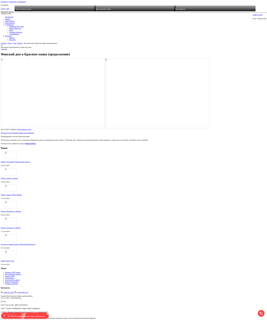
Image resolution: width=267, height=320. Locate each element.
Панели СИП (9, 276)
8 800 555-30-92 (258, 15)
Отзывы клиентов (15, 32)
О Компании (9, 278)
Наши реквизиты (15, 28)
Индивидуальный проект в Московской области (18, 244)
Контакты (8, 36)
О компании (9, 25)
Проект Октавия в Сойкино (11, 228)
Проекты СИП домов (12, 272)
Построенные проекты (13, 274)
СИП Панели (9, 21)
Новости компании (12, 282)
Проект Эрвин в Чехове (9, 178)
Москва (12, 38)
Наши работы (10, 23)
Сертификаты (14, 34)
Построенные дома (24, 129)
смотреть (4, 49)
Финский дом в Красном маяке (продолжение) (17, 133)
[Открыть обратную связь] (261, 313)
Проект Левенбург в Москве (11, 211)
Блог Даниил (18, 43)
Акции (7, 19)
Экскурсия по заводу (12, 280)
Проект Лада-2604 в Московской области (15, 162)
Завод (11, 30)
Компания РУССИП (16, 26)
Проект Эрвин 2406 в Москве (11, 195)
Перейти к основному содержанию (13, 2)
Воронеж (12, 40)
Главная (3, 43)
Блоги (10, 43)
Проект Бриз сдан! (7, 261)
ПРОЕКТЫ (9, 17)
